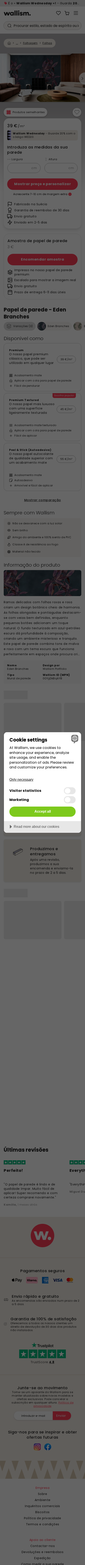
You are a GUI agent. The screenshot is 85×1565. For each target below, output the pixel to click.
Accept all (42, 811)
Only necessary (21, 779)
